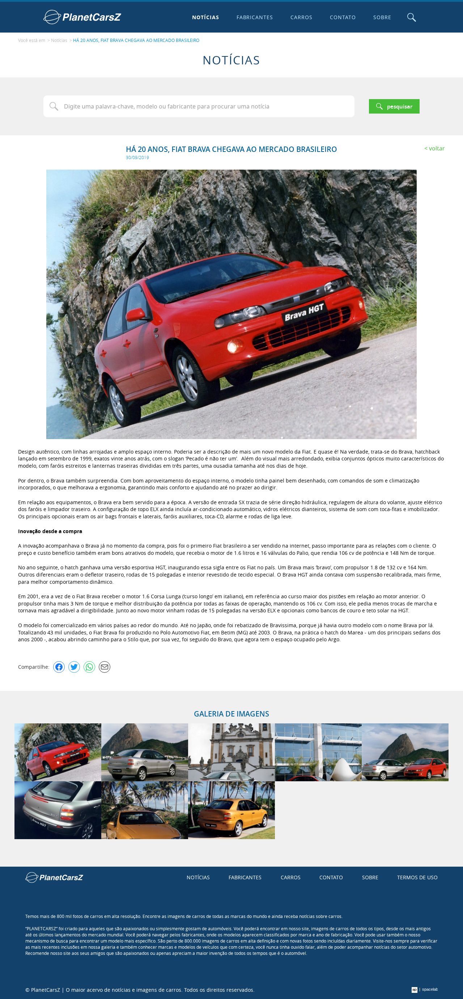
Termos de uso (417, 877)
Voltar (437, 148)
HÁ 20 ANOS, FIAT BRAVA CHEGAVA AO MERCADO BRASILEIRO (136, 40)
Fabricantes (255, 17)
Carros (301, 17)
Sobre (382, 17)
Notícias (205, 17)
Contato (343, 17)
